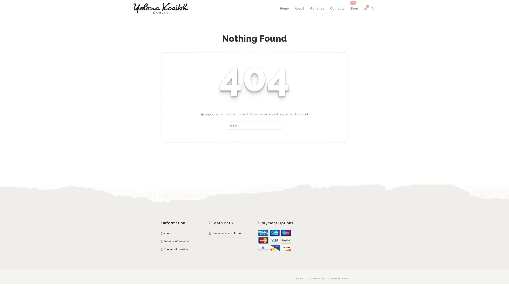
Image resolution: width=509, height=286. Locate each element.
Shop (327, 8)
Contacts (310, 8)
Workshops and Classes (227, 233)
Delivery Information (176, 241)
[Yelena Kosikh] (188, 8)
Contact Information (176, 249)
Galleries (290, 8)
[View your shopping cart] (338, 8)
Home (257, 8)
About (272, 8)
